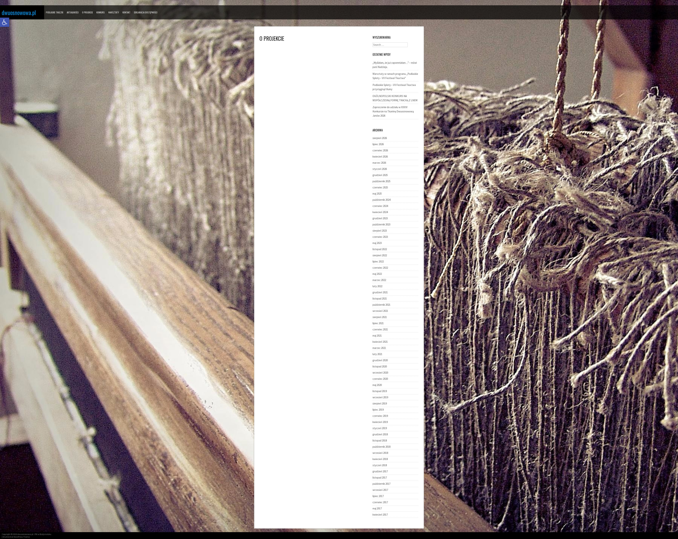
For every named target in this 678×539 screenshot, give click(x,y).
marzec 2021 (379, 348)
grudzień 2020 (380, 360)
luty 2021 (377, 354)
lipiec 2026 (378, 144)
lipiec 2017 (378, 496)
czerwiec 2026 (380, 150)
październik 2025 (381, 181)
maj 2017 (377, 508)
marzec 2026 (379, 162)
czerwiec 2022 (380, 267)
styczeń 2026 (380, 169)
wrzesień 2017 (380, 490)
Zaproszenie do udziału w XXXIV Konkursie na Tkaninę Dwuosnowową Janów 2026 (393, 111)
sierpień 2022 (380, 255)
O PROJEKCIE (87, 12)
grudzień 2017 (380, 471)
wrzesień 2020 (380, 372)
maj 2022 (377, 273)
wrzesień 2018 (380, 453)
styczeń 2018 (380, 465)
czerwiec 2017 (380, 502)
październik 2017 (381, 483)
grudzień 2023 (380, 218)
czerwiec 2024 (380, 206)
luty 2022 (377, 286)
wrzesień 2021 (380, 311)
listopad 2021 (380, 298)
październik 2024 (381, 199)
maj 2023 (377, 243)
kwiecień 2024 (380, 212)
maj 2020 (377, 385)
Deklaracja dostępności (145, 12)
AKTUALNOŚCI (73, 12)
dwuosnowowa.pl (19, 12)
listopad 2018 (380, 440)
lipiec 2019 (378, 409)
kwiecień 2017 (380, 514)
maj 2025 (377, 193)
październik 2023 (381, 224)
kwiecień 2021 (380, 341)
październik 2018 (381, 446)
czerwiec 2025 (380, 187)
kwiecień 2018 (380, 459)
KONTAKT (126, 12)
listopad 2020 (380, 366)
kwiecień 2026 (380, 156)
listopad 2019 (380, 391)
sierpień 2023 (380, 230)
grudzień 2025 (380, 175)
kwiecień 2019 (380, 422)
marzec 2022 (379, 280)
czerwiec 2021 (380, 329)
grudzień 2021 (380, 292)
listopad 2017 (380, 477)
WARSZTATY (113, 12)
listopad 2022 (380, 249)
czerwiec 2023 (380, 236)
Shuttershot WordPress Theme (16, 536)
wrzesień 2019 (380, 397)
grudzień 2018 (380, 434)
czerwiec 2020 (380, 378)
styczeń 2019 (380, 428)
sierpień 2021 (380, 317)
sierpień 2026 (380, 138)
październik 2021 (381, 304)
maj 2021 (377, 335)
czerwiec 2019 (380, 415)
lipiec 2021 (378, 323)
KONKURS (100, 12)
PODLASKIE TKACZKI (54, 12)
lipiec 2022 (378, 261)
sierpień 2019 (380, 403)
